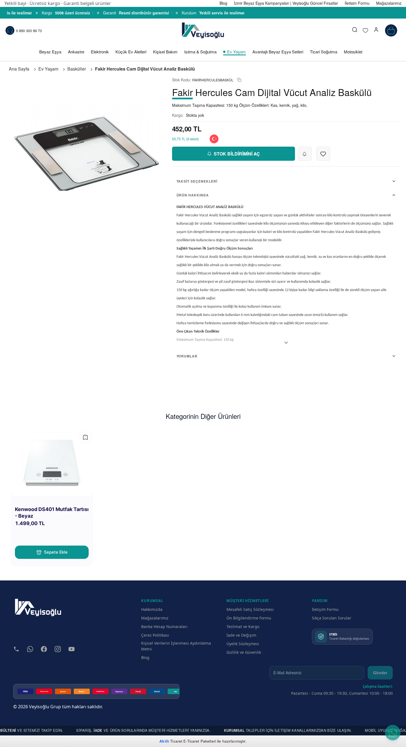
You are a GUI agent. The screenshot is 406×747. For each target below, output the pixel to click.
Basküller (76, 69)
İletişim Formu (325, 609)
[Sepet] (391, 30)
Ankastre (76, 52)
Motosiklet (353, 52)
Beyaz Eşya (50, 52)
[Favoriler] (365, 30)
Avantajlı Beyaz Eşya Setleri (277, 52)
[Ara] (354, 30)
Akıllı (164, 741)
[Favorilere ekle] (85, 437)
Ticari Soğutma (323, 52)
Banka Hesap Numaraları (164, 626)
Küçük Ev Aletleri (130, 52)
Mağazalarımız (154, 618)
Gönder (380, 672)
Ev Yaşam (236, 52)
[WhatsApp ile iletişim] (392, 732)
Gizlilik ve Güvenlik (243, 652)
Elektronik (100, 52)
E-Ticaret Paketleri (199, 741)
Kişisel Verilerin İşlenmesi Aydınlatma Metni (176, 646)
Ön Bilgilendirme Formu (248, 618)
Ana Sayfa (19, 69)
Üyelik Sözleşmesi (242, 643)
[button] (376, 30)
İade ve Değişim (241, 635)
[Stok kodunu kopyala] (239, 79)
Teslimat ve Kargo (242, 626)
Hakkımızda (151, 609)
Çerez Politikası (155, 635)
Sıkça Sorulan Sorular (331, 618)
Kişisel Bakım (165, 52)
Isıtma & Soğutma (200, 52)
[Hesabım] (376, 30)
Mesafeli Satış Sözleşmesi (250, 609)
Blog (145, 657)
